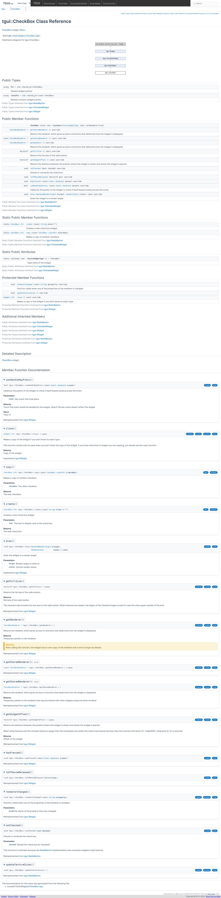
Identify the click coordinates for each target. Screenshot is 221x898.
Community (109, 3)
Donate (4, 896)
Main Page (22, 3)
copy (28, 233)
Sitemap (32, 896)
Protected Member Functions (196, 13)
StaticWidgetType (70, 125)
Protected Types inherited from (23, 334)
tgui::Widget (34, 111)
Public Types (125, 13)
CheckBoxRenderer (18, 130)
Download (49, 3)
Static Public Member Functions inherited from (32, 240)
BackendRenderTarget (46, 194)
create (29, 224)
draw (32, 194)
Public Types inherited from (23, 103)
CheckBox (15, 9)
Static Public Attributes (177, 13)
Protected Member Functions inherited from (31, 305)
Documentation (78, 3)
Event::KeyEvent (56, 181)
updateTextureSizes (26, 293)
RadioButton (46, 850)
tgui (3, 9)
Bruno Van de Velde (213, 896)
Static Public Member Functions (158, 13)
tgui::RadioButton (37, 103)
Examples (95, 3)
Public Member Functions (139, 13)
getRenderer (36, 143)
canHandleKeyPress (39, 186)
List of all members (213, 13)
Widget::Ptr (9, 297)
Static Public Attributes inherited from (28, 266)
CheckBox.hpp (36, 886)
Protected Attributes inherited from (27, 338)
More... (23, 30)
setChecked (35, 168)
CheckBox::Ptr (17, 224)
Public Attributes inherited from (25, 322)
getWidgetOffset (38, 160)
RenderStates (72, 194)
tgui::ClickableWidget (39, 107)
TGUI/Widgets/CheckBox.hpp (26, 36)
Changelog (24, 896)
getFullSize (36, 151)
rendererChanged (24, 284)
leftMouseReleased (39, 177)
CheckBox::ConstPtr (47, 233)
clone (19, 297)
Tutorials (62, 3)
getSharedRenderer (39, 130)
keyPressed (35, 181)
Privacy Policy (13, 896)
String (44, 224)
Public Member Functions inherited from (29, 202)
